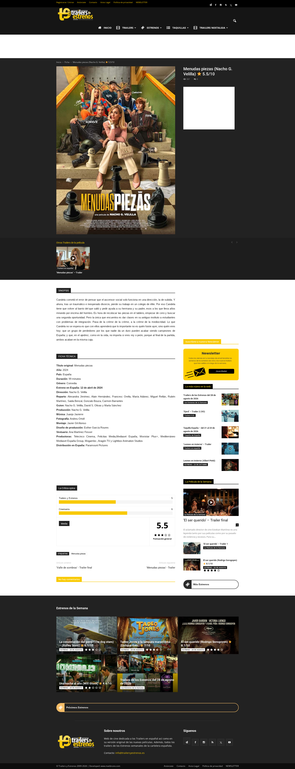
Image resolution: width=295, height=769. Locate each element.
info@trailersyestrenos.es (130, 753)
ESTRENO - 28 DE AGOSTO (215, 567)
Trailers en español (65, 268)
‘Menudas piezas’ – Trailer (69, 272)
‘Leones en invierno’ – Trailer (197, 444)
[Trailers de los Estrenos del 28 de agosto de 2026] (230, 399)
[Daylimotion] (210, 3)
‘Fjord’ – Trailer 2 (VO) (194, 411)
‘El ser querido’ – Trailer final (205, 520)
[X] (231, 5)
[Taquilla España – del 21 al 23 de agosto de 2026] (230, 432)
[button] (234, 21)
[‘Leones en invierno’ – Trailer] (230, 449)
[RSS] (225, 5)
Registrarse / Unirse (65, 2)
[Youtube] (236, 5)
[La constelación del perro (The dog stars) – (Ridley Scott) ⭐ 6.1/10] (86, 635)
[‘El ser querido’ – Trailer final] (211, 502)
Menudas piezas (78, 553)
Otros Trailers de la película (70, 242)
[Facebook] (215, 5)
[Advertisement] (147, 46)
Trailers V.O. (189, 415)
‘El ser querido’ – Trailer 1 (215, 544)
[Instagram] (220, 5)
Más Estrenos (201, 584)
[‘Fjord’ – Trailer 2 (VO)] (230, 416)
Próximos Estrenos (77, 707)
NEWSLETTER (141, 2)
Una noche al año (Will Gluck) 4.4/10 (85, 683)
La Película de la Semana (198, 481)
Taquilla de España (192, 435)
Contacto (93, 2)
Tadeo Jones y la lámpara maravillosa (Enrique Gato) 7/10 (145, 643)
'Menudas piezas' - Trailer (160, 567)
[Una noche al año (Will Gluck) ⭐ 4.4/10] (86, 673)
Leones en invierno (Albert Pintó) (199, 460)
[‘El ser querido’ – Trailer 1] (191, 548)
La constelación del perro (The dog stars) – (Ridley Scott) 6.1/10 (86, 643)
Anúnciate (81, 2)
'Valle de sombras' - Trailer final (74, 567)
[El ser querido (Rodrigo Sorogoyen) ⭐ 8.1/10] (191, 565)
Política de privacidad (123, 2)
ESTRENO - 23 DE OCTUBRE (195, 464)
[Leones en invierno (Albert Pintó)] (230, 465)
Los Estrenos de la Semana (195, 402)
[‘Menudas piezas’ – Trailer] (73, 258)
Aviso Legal (105, 2)
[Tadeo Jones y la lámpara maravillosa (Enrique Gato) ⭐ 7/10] (147, 635)
